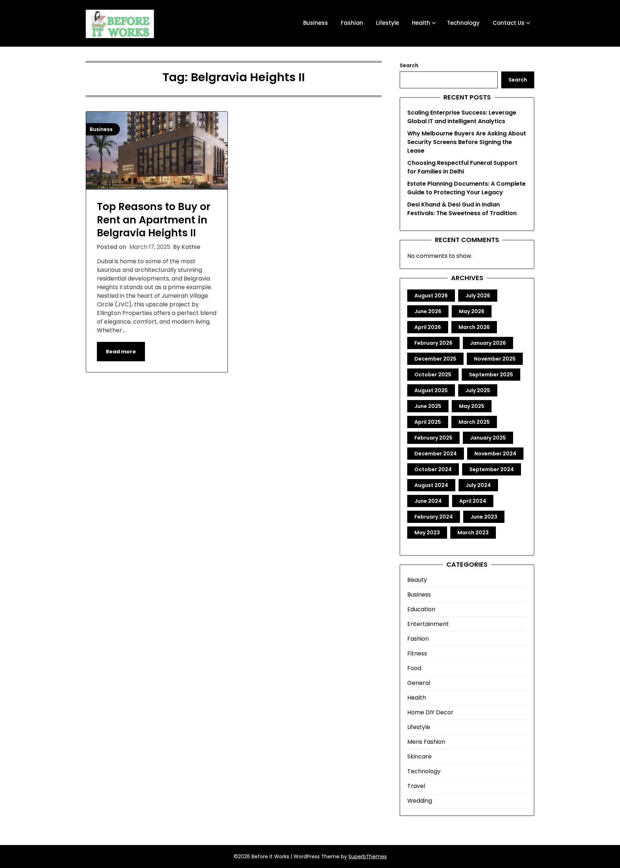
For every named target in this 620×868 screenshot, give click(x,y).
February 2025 (433, 437)
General (418, 683)
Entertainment (428, 624)
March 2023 (473, 532)
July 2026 (477, 295)
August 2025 (431, 390)
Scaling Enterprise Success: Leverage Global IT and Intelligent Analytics (461, 116)
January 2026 (488, 343)
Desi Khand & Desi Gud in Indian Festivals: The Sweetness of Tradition (462, 208)
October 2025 (432, 374)
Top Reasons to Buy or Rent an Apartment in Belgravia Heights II (153, 220)
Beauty (417, 580)
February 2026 (433, 343)
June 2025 (427, 406)
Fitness (417, 653)
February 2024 (433, 516)
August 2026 (431, 295)
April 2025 (427, 422)
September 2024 (491, 469)
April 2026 (427, 327)
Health (421, 23)
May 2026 (471, 311)
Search (409, 65)
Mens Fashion (426, 742)
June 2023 (483, 516)
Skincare (419, 756)
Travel (416, 786)
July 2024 (478, 485)
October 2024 (433, 469)
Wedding (419, 801)
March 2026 (474, 327)
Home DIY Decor (430, 712)
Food (414, 668)
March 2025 (474, 422)
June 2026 (427, 311)
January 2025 (488, 437)
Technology (463, 23)
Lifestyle (387, 23)
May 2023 (427, 532)
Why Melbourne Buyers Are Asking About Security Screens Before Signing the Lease (466, 142)
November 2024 (495, 453)
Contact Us (509, 23)
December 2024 (435, 453)
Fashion (352, 23)
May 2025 (471, 406)
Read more (121, 351)
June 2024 (428, 501)
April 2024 (472, 501)
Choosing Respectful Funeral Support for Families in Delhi (462, 167)
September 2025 (491, 374)
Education (421, 609)
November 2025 (495, 358)
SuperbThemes (367, 856)
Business (315, 23)
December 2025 (435, 358)
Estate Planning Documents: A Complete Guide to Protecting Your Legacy (466, 188)
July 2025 (477, 390)
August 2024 (431, 485)
